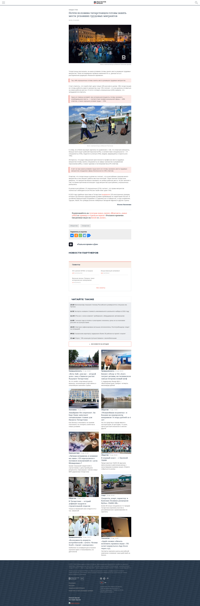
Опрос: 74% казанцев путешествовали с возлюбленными (93, 338)
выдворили (106, 194)
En (105, 583)
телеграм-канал (96, 213)
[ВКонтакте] (72, 235)
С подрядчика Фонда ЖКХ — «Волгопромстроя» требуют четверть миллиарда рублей (116, 379)
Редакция (72, 583)
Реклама (72, 585)
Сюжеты (76, 264)
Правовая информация (77, 588)
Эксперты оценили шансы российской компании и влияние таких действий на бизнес (115, 548)
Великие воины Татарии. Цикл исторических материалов (83, 280)
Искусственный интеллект (110, 272)
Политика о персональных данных (81, 591)
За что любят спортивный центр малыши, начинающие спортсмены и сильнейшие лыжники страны (82, 379)
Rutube (94, 218)
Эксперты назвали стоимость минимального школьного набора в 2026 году (99, 311)
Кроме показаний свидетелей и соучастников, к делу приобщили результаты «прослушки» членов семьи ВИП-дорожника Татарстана (83, 464)
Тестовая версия (75, 600)
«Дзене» (102, 218)
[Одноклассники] (76, 235)
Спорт (103, 495)
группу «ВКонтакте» (112, 213)
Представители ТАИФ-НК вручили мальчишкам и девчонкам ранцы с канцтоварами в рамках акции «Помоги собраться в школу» (115, 463)
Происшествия (74, 453)
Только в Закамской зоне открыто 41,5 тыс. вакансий (82, 506)
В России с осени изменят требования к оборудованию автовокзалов (97, 316)
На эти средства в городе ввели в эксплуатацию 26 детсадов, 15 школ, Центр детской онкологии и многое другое (116, 420)
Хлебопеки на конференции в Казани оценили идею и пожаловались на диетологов (83, 546)
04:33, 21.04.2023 (74, 20)
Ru (101, 582)
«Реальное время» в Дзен (87, 244)
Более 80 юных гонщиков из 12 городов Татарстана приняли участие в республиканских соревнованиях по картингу (115, 505)
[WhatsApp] (80, 235)
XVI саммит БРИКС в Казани (82, 272)
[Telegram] (84, 235)
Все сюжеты (100, 288)
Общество (73, 10)
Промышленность (75, 371)
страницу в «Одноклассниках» (92, 215)
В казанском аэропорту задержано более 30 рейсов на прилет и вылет (98, 334)
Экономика (73, 410)
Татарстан (85, 226)
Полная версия (74, 598)
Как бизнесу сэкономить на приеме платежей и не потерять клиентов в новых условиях (82, 419)
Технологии (105, 538)
